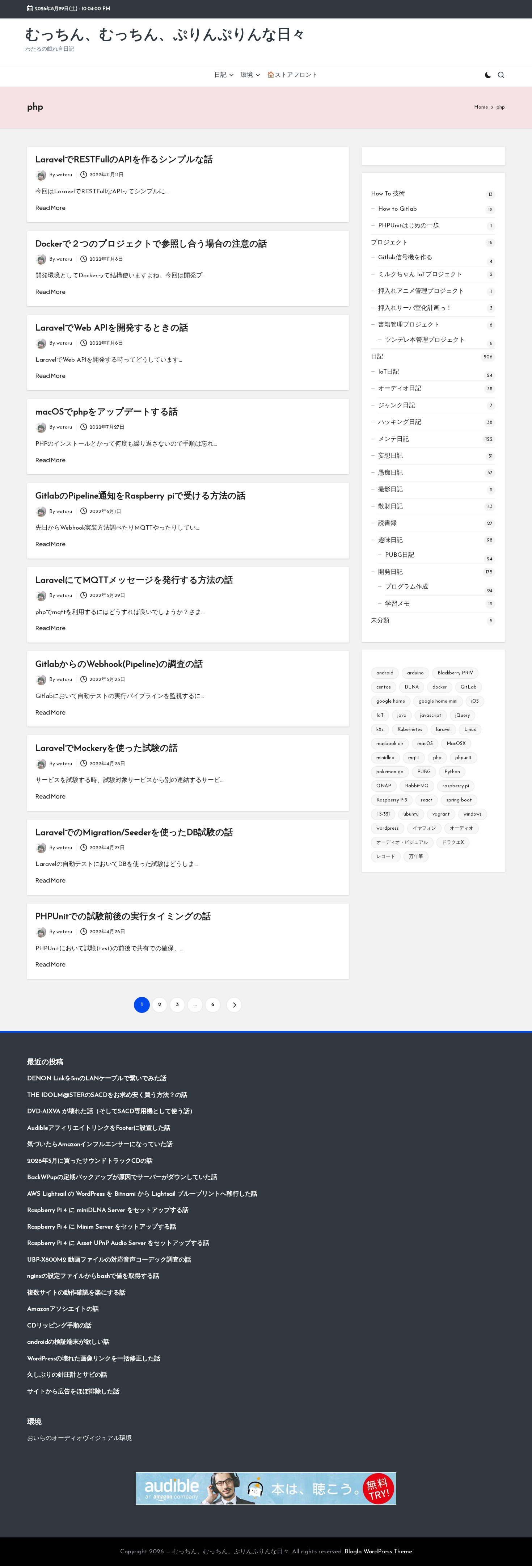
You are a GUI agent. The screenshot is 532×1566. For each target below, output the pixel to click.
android (384, 673)
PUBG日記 (399, 555)
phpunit (463, 757)
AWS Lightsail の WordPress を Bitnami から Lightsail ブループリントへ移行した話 (142, 1194)
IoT (380, 715)
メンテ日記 (393, 439)
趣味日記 (390, 540)
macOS (425, 743)
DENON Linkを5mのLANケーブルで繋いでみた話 (96, 1078)
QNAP (383, 786)
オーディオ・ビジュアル (402, 842)
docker (439, 687)
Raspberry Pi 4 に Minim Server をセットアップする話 (101, 1227)
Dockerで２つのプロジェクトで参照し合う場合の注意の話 (151, 244)
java (401, 715)
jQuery (462, 715)
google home (390, 701)
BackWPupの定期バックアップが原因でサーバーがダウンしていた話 (122, 1177)
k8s (380, 729)
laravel (443, 729)
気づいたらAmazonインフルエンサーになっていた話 (100, 1144)
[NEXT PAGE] (234, 1005)
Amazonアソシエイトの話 (63, 1309)
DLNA (412, 687)
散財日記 (390, 507)
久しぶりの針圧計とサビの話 (67, 1375)
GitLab (469, 687)
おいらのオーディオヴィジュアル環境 (79, 1438)
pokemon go (390, 772)
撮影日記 (390, 490)
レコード (385, 856)
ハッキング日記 (399, 422)
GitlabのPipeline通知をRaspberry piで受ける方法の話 (140, 496)
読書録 (387, 523)
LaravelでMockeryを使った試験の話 (106, 748)
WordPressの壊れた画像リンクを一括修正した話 (93, 1359)
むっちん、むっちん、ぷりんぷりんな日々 (165, 35)
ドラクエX (453, 842)
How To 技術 (388, 194)
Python (452, 772)
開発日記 (390, 572)
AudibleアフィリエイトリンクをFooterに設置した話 (98, 1128)
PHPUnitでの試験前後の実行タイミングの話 (123, 917)
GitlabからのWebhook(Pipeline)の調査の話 (119, 664)
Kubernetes (409, 729)
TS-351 (383, 814)
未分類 (380, 621)
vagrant (441, 814)
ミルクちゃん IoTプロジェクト (420, 274)
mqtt (413, 757)
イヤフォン (424, 828)
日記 (377, 357)
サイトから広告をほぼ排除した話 (73, 1392)
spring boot (459, 800)
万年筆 (416, 856)
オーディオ (461, 828)
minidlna (385, 757)
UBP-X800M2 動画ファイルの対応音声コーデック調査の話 (109, 1260)
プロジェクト (389, 243)
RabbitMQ (417, 786)
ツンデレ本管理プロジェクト (425, 340)
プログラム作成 (406, 587)
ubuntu (411, 814)
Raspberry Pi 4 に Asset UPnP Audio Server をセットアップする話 (118, 1243)
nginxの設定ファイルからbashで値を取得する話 (93, 1276)
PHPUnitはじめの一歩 (408, 226)
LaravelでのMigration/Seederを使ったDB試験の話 (134, 833)
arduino (415, 673)
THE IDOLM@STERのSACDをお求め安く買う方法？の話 (107, 1095)
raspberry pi (456, 786)
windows (473, 814)
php (437, 757)
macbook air (390, 743)
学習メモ (397, 604)
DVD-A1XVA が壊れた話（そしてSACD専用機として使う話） (111, 1111)
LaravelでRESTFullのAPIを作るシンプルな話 (124, 160)
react (426, 800)
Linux (470, 729)
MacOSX (456, 743)
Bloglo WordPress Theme (378, 1552)
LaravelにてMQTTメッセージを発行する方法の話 (134, 580)
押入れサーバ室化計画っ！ (415, 308)
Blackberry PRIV (455, 673)
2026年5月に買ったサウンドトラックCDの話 (90, 1161)
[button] (234, 1005)
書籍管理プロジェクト (409, 325)
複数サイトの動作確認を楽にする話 (76, 1293)
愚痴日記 (390, 473)
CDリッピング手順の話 (59, 1326)
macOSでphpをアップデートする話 (106, 412)
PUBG (424, 772)
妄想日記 (390, 456)
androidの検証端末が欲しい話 (68, 1342)
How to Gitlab (397, 209)
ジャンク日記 (396, 406)
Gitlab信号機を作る (405, 257)
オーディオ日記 (399, 389)
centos (383, 687)
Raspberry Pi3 (391, 800)
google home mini (438, 701)
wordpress (387, 828)
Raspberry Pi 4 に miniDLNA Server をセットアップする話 (108, 1210)
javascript (431, 715)
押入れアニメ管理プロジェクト (421, 291)
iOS (475, 701)
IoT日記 (388, 372)
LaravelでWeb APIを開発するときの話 (111, 328)
